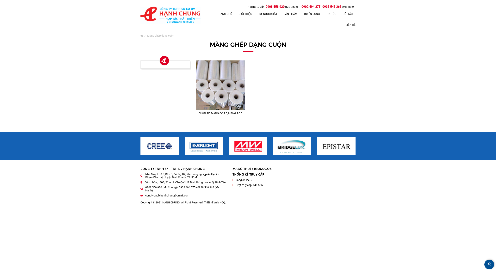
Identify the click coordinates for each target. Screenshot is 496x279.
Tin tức (331, 14)
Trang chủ (224, 14)
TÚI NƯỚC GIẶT (267, 14)
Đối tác (348, 14)
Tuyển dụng (312, 14)
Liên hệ (351, 24)
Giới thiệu (245, 14)
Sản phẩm (290, 14)
